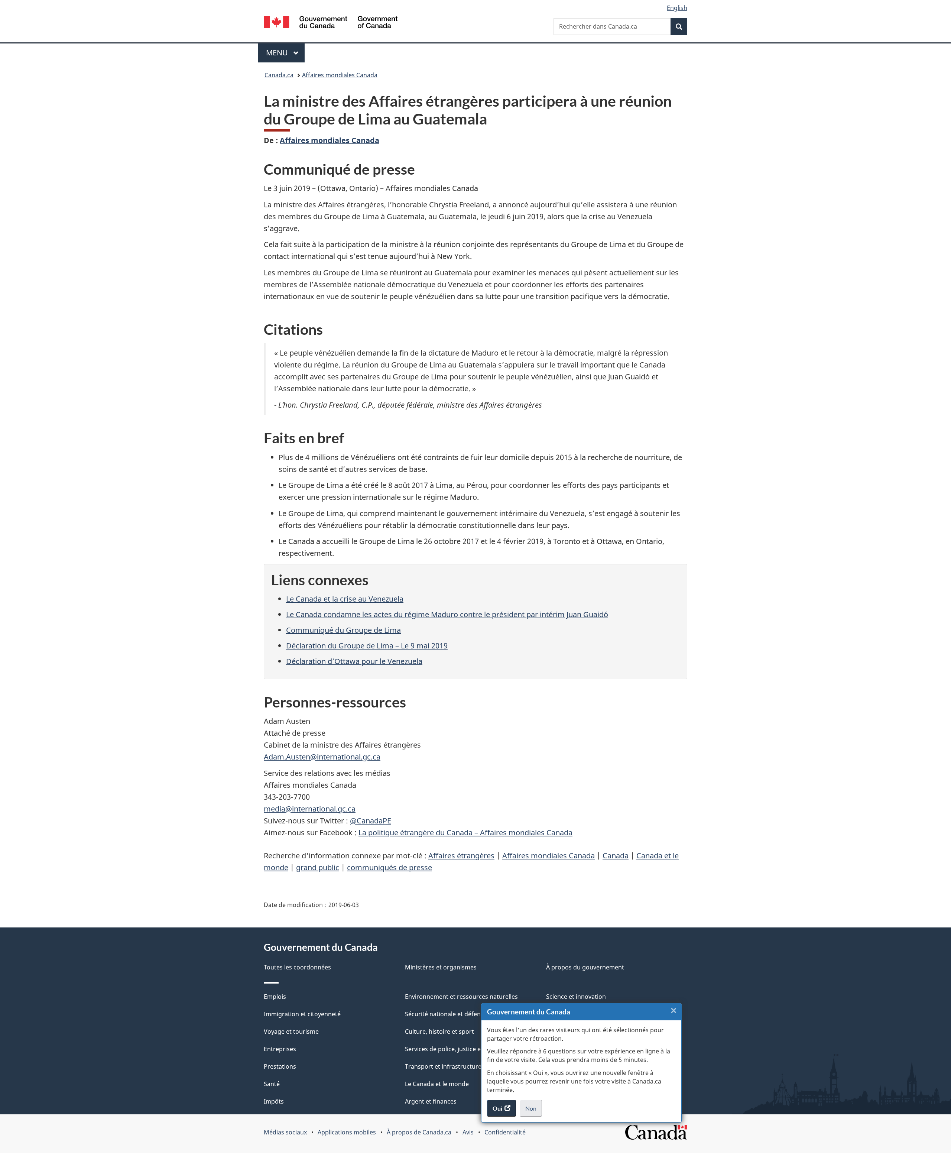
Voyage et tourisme (291, 1031)
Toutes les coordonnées (297, 967)
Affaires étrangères (461, 856)
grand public (317, 867)
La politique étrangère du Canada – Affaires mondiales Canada (465, 832)
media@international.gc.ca (310, 809)
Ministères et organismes (441, 967)
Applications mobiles (347, 1132)
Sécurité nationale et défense (446, 1014)
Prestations (280, 1066)
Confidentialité (505, 1132)
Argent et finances (431, 1101)
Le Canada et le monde (437, 1084)
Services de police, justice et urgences (458, 1049)
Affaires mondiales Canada (339, 75)
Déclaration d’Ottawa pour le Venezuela (354, 661)
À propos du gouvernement (585, 967)
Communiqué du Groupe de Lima (343, 630)
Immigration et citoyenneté (302, 1014)
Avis (468, 1132)
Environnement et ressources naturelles (461, 996)
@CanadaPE (370, 821)
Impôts (274, 1101)
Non (533, 1111)
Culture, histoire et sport (439, 1031)
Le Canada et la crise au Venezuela (344, 599)
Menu (285, 53)
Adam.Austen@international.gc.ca (322, 757)
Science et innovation (576, 996)
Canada (616, 856)
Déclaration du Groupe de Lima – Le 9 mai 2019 (367, 646)
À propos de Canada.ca (419, 1132)
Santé (272, 1084)
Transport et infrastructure (443, 1066)
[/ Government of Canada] (330, 23)
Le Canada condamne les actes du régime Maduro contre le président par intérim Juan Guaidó (447, 614)
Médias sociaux (285, 1132)
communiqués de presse (389, 867)
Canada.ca (278, 75)
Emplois (275, 996)
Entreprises (280, 1049)
